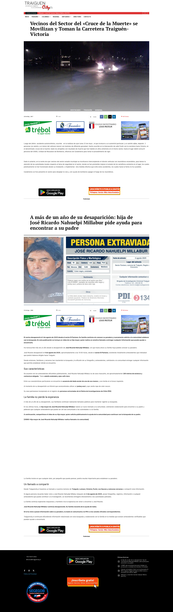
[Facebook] (101, 117)
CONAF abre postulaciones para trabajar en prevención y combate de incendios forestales (134, 566)
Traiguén (88, 110)
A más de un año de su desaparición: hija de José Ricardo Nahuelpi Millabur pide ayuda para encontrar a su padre (135, 561)
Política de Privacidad (30, 574)
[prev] (143, 13)
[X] (110, 117)
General (99, 110)
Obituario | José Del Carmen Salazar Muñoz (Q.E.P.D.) (134, 575)
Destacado (75, 110)
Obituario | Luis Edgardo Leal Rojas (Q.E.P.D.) (51, 13)
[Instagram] (29, 571)
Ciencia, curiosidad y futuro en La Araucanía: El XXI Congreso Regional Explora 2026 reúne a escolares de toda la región (134, 570)
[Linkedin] (114, 117)
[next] (146, 13)
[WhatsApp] (106, 117)
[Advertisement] (100, 4)
